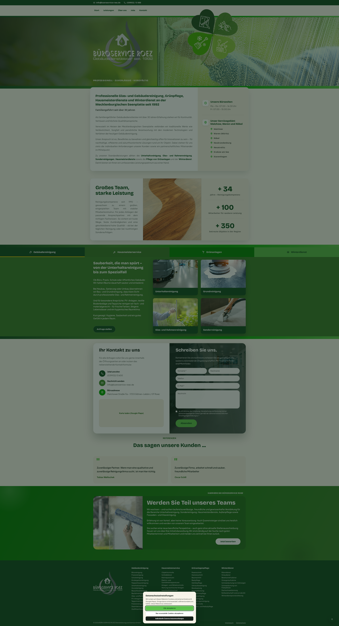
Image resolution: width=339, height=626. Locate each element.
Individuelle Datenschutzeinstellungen (169, 619)
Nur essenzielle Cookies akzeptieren (169, 613)
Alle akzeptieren (169, 608)
